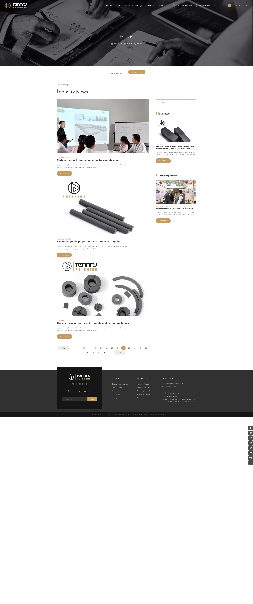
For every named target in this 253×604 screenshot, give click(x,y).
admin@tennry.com (205, 5)
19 (106, 348)
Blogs (139, 5)
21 (117, 348)
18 (101, 348)
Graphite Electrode (143, 387)
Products (129, 5)
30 (99, 352)
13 (72, 348)
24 (134, 348)
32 (110, 352)
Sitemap (146, 414)
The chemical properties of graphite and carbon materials (93, 323)
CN (229, 5)
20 (112, 348)
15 (84, 348)
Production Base (117, 391)
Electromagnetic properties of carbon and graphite (88, 241)
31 (104, 352)
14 (78, 348)
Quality (114, 398)
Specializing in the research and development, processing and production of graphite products (176, 147)
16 (89, 348)
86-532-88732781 (186, 5)
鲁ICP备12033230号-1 (136, 414)
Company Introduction (120, 384)
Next (119, 352)
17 (95, 348)
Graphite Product (143, 384)
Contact (162, 5)
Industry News (135, 43)
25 (140, 348)
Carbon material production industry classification (88, 160)
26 (146, 348)
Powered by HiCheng (157, 414)
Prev (63, 348)
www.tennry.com (171, 396)
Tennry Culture (117, 387)
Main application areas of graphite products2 (174, 208)
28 (88, 352)
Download (150, 5)
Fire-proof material (143, 394)
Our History (116, 394)
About (118, 5)
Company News (116, 73)
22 (123, 348)
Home (109, 5)
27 (82, 352)
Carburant (140, 398)
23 (129, 348)
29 (93, 352)
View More (64, 173)
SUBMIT (92, 399)
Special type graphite (144, 391)
